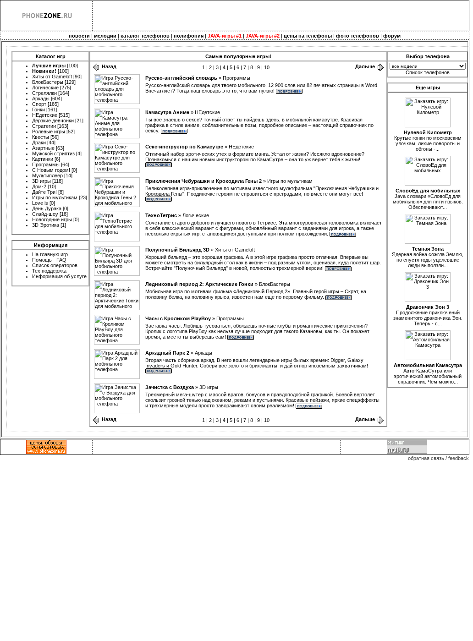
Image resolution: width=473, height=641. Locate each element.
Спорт (39, 104)
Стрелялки (44, 93)
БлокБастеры (47, 82)
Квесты (40, 137)
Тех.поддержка (49, 271)
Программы (46, 164)
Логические (45, 87)
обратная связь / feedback (438, 458)
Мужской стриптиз (53, 153)
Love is (40, 203)
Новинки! (44, 71)
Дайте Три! (44, 192)
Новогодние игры (52, 219)
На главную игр (50, 254)
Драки (39, 142)
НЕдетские (44, 115)
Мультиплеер (47, 175)
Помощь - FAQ (49, 260)
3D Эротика (45, 225)
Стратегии (44, 126)
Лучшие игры (49, 65)
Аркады (41, 98)
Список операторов (54, 265)
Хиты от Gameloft (52, 76)
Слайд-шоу (45, 214)
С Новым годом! (51, 170)
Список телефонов (428, 72)
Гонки (38, 109)
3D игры (41, 181)
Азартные (43, 148)
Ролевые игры (48, 131)
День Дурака (46, 208)
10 (267, 67)
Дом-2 (39, 186)
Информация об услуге (59, 276)
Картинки (42, 159)
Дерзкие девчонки (53, 120)
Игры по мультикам (54, 197)
